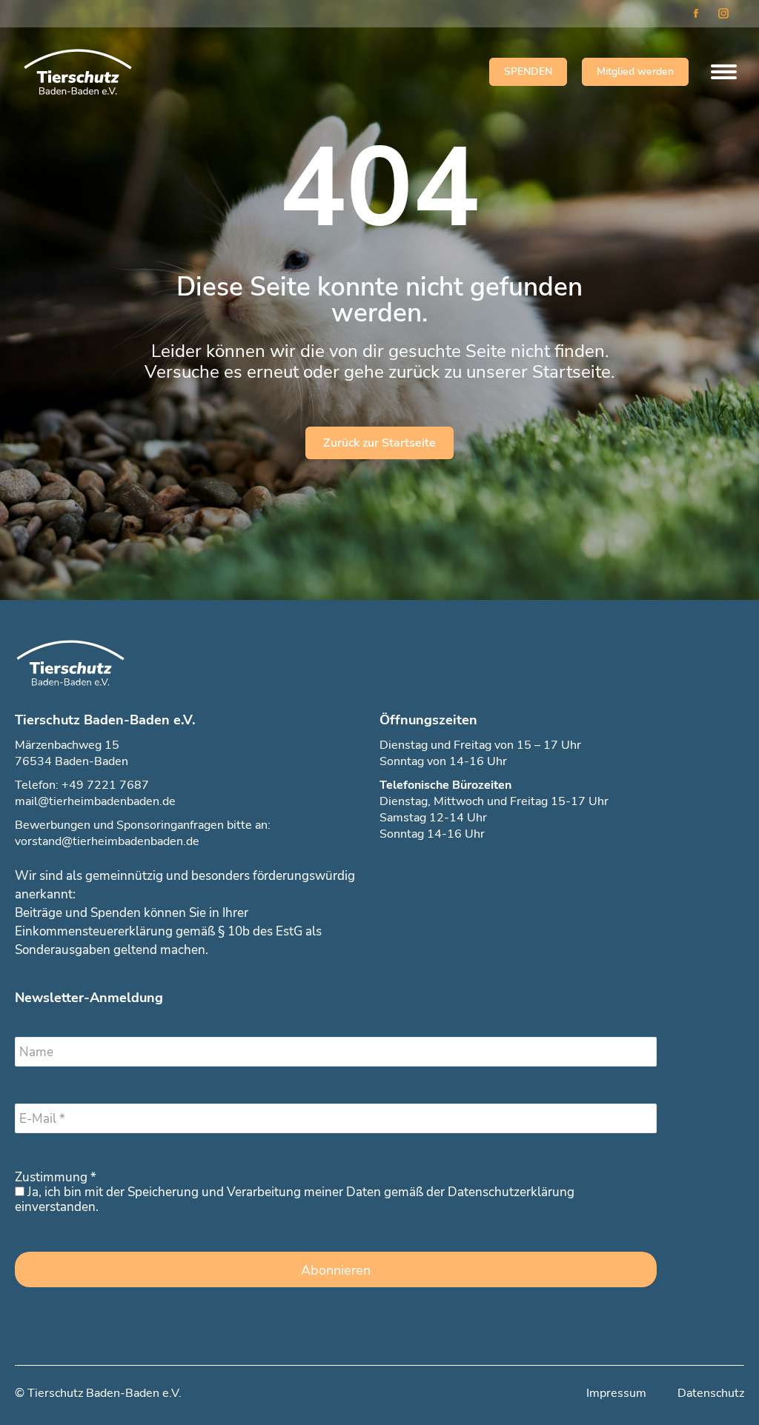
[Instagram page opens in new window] (723, 13)
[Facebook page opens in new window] (695, 13)
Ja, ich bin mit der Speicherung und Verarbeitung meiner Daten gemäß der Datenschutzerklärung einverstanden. (294, 1200)
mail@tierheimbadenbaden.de (95, 801)
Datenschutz (710, 1393)
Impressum (616, 1393)
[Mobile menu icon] (720, 71)
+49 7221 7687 (105, 785)
